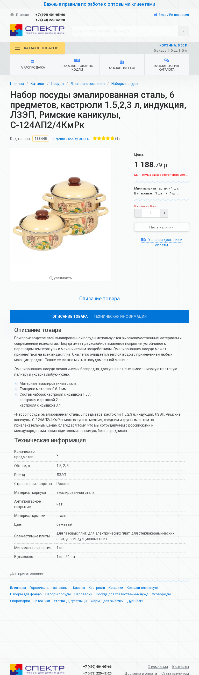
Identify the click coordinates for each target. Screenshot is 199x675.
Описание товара (70, 316)
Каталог (37, 84)
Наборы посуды (125, 84)
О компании (158, 667)
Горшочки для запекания (49, 588)
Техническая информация (120, 316)
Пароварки (83, 594)
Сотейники (41, 601)
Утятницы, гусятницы (70, 601)
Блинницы (18, 588)
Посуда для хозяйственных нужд (122, 594)
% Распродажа (32, 67)
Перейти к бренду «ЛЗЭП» (71, 139)
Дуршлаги (135, 601)
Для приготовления (87, 84)
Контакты (180, 667)
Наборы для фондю (26, 594)
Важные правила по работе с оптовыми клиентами (99, 4)
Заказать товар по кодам (77, 67)
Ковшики (116, 588)
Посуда (58, 84)
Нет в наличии (161, 227)
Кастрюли (97, 588)
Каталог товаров (41, 48)
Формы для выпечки (107, 601)
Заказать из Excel (121, 68)
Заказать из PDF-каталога (166, 67)
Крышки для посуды (143, 588)
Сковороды (161, 594)
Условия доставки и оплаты (164, 242)
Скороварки (20, 601)
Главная (22, 15)
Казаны (79, 588)
